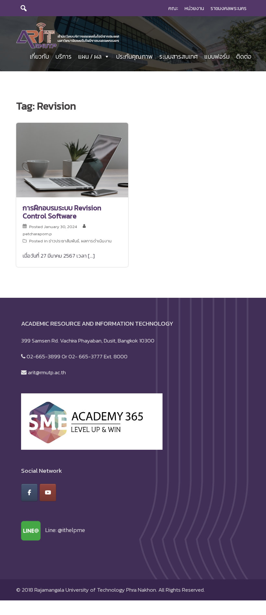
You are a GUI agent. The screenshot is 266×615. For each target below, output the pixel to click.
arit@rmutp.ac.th (47, 372)
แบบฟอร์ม (217, 56)
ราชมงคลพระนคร (229, 8)
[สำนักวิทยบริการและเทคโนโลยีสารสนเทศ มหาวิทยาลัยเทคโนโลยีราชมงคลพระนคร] (67, 35)
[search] (23, 8)
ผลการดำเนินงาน (96, 241)
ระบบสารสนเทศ (178, 56)
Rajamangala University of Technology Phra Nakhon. (95, 590)
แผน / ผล (90, 56)
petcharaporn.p (37, 234)
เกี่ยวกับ (39, 56)
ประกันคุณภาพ (134, 56)
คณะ (173, 8)
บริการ (63, 56)
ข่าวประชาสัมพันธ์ (64, 241)
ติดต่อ (243, 56)
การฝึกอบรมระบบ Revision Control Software (62, 212)
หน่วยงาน (194, 8)
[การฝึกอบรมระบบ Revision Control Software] (72, 159)
